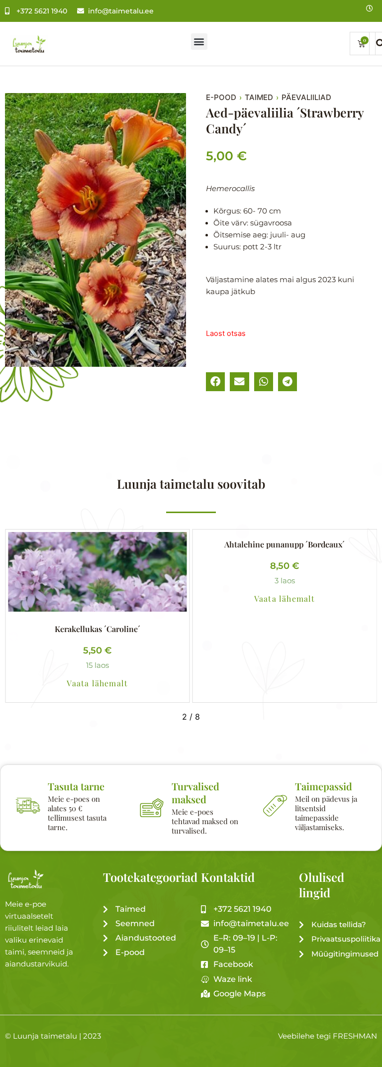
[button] (199, 41)
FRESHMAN (355, 1036)
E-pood (221, 97)
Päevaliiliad (306, 97)
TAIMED (259, 97)
